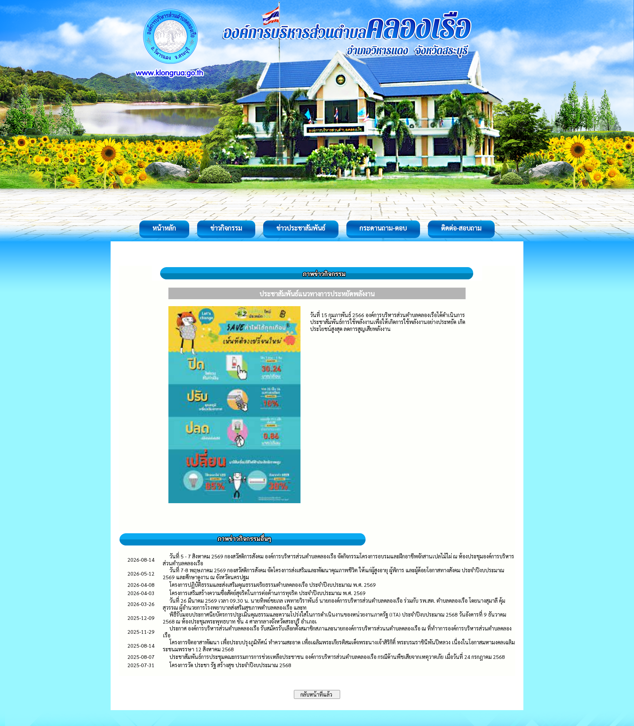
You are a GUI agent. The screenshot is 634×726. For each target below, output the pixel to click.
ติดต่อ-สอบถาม (461, 227)
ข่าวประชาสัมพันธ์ (300, 227)
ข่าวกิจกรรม (226, 227)
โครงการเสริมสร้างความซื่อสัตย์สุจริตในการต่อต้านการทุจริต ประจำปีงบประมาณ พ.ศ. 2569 (267, 592)
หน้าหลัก (164, 227)
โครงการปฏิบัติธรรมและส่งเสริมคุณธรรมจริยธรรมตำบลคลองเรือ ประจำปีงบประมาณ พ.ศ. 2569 (272, 584)
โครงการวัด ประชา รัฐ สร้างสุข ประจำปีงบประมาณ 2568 (230, 665)
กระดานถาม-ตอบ (383, 227)
